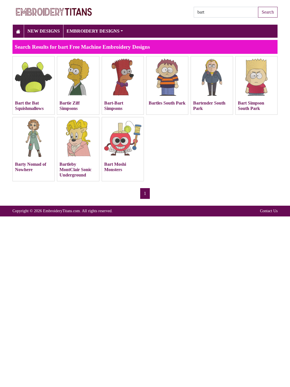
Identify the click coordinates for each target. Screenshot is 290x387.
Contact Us (269, 211)
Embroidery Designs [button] (93, 31)
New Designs (43, 31)
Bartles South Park (167, 103)
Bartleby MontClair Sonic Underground (75, 169)
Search (268, 12)
